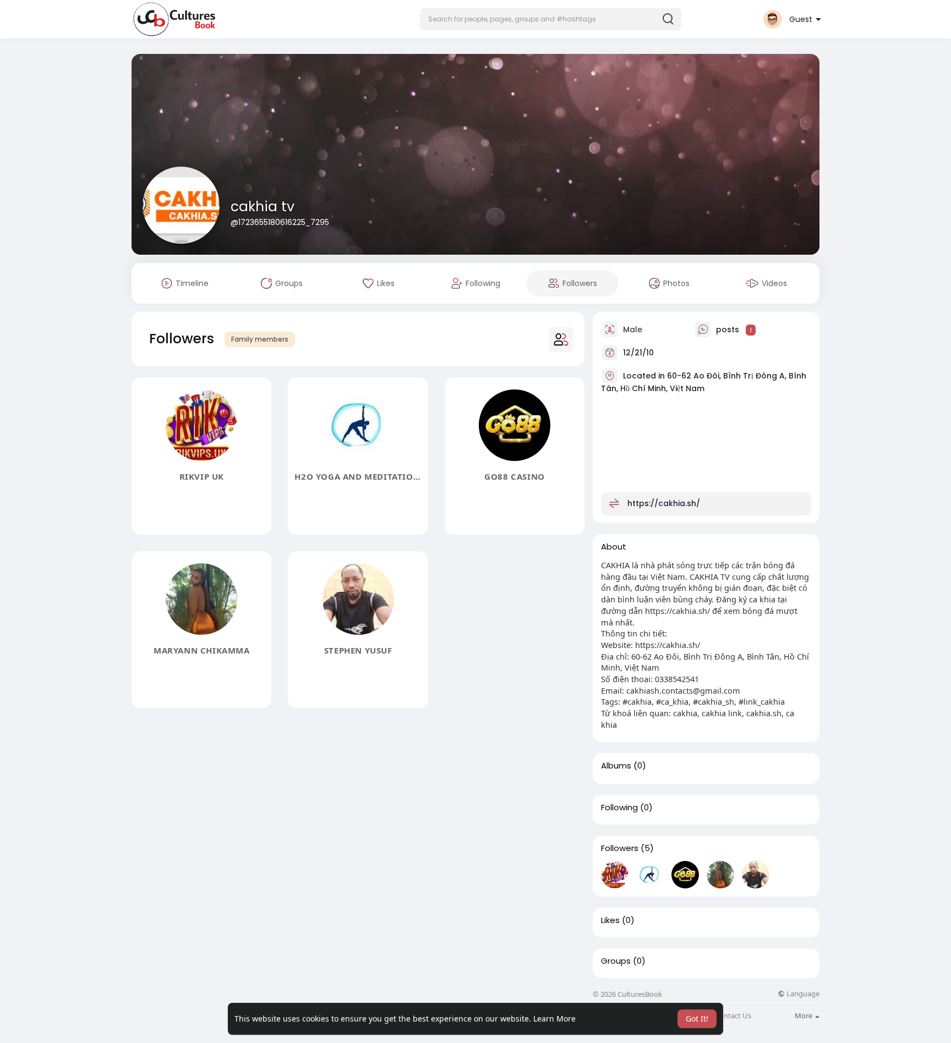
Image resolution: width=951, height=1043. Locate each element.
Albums (616, 765)
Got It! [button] (697, 1018)
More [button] (804, 1015)
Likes (610, 920)
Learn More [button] (554, 1018)
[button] (550, 19)
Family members (259, 339)
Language (802, 993)
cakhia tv (262, 206)
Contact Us (733, 1015)
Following (619, 807)
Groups (616, 961)
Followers (619, 848)
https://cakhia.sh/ (663, 503)
